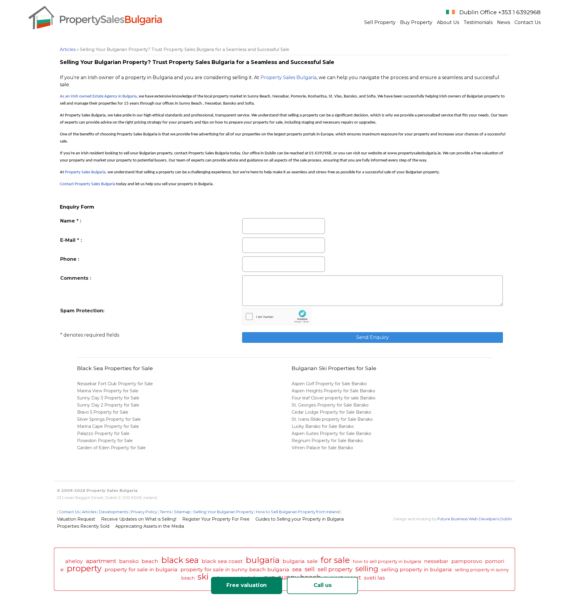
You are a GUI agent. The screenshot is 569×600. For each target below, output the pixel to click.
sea (297, 569)
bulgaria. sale (300, 561)
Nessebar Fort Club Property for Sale (115, 383)
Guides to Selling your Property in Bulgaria (299, 519)
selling (366, 568)
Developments (113, 512)
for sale (335, 560)
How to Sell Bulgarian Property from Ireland (298, 512)
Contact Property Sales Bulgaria (87, 184)
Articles (68, 49)
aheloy (74, 561)
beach (150, 561)
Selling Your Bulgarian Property (223, 512)
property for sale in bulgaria (141, 569)
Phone (68, 259)
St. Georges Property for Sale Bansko (331, 405)
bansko (129, 561)
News (503, 22)
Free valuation (246, 585)
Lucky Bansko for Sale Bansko (323, 426)
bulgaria (263, 560)
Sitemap (182, 512)
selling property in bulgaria (416, 569)
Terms (165, 512)
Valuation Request (76, 519)
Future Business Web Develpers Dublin (474, 519)
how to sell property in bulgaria (387, 561)
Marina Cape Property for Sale (108, 426)
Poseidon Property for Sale (105, 440)
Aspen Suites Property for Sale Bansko (332, 433)
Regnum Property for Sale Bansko (328, 440)
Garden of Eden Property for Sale (111, 447)
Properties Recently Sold (83, 526)
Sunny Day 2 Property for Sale (108, 405)
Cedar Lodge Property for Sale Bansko (332, 412)
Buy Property (416, 22)
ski (203, 577)
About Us (448, 22)
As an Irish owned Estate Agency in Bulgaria (98, 96)
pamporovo (466, 561)
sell (310, 569)
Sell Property (380, 22)
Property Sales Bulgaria (288, 77)
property (84, 568)
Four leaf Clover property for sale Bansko (334, 398)
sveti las (374, 578)
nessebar (436, 561)
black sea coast (222, 561)
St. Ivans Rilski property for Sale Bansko (333, 419)
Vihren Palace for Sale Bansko (323, 447)
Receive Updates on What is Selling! (138, 519)
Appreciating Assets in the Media (149, 526)
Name (67, 221)
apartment (101, 560)
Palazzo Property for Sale (103, 433)
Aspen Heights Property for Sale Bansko (334, 390)
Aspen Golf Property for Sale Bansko (330, 383)
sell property (335, 569)
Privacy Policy (144, 512)
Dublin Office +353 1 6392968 (500, 12)
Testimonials (478, 22)
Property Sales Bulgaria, (86, 172)
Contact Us (527, 22)
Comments (74, 278)
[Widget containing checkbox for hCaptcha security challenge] (276, 316)
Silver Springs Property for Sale (109, 419)
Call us (323, 585)
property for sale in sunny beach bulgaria (234, 569)
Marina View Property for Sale (107, 390)
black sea (180, 560)
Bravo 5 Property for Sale (102, 412)
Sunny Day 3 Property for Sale (108, 398)
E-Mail (68, 240)
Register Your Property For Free (216, 519)
